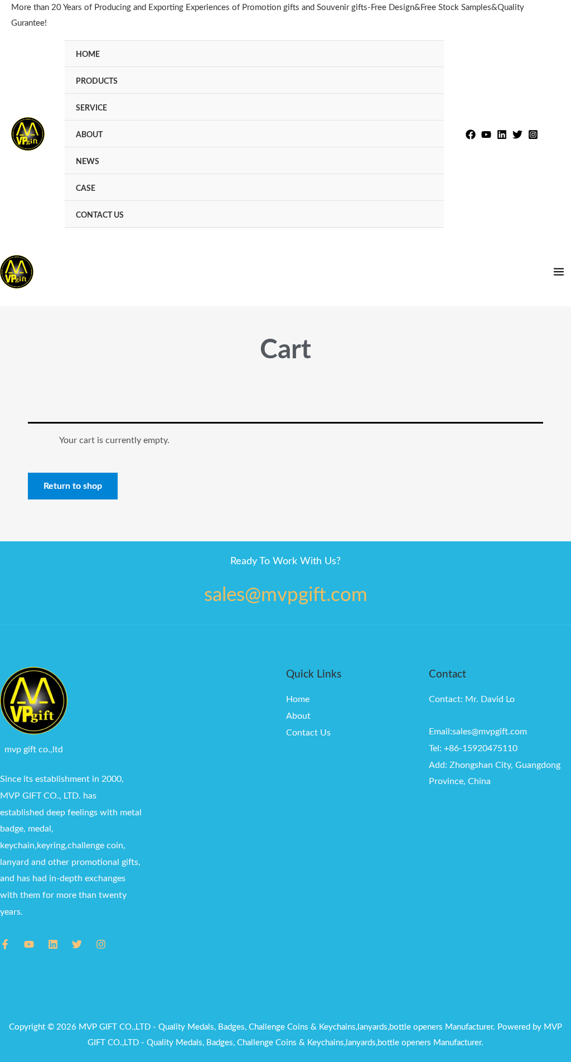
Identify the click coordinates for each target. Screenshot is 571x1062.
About (89, 135)
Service (91, 108)
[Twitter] (517, 134)
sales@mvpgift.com (285, 595)
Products (97, 81)
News (87, 161)
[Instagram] (533, 134)
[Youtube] (486, 134)
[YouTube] (29, 944)
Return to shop (72, 486)
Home (88, 54)
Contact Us (100, 215)
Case (85, 188)
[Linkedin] (502, 134)
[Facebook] (470, 134)
